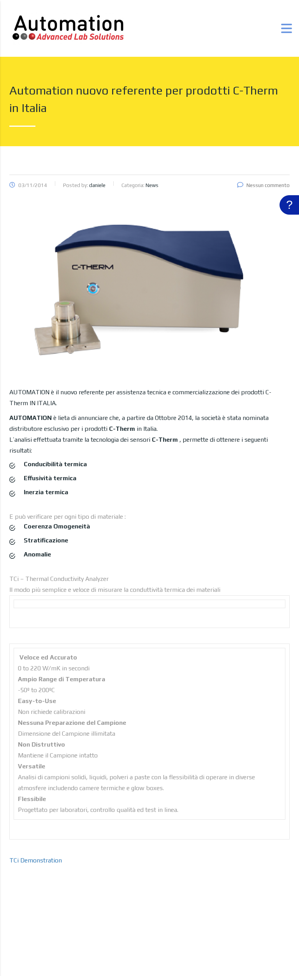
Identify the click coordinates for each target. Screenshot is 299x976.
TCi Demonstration (35, 860)
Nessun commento (268, 185)
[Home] (68, 27)
